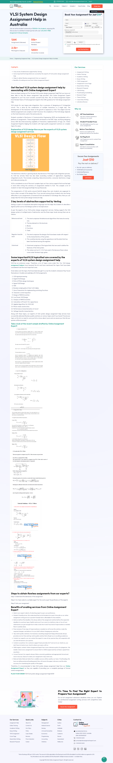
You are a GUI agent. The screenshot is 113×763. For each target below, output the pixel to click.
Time (97, 25)
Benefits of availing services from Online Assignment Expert (31, 80)
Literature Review (82, 102)
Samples (72, 6)
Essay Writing (81, 79)
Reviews (28, 736)
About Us (28, 723)
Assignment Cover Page (84, 83)
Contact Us (29, 725)
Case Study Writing (82, 99)
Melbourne (60, 741)
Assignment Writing (83, 72)
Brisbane (59, 731)
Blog (88, 6)
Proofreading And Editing (84, 92)
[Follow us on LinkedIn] (85, 748)
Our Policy (28, 728)
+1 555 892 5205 (60, 1)
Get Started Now (83, 49)
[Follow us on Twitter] (78, 748)
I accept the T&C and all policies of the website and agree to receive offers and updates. (83, 44)
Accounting (45, 739)
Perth (58, 725)
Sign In (90, 1)
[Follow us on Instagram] (82, 748)
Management (45, 723)
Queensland (60, 739)
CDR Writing (80, 90)
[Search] (50, 6)
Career (27, 741)
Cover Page (13, 736)
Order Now (97, 6)
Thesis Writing (81, 97)
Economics (44, 733)
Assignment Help (14, 723)
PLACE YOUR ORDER (18, 674)
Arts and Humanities (47, 731)
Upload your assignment (69, 29)
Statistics (44, 741)
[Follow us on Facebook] (74, 748)
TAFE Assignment (82, 81)
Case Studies (81, 6)
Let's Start (88, 177)
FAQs (27, 731)
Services (56, 6)
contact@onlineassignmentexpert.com (77, 1)
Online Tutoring (81, 74)
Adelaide (59, 728)
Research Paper (81, 95)
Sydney (59, 723)
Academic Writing (82, 76)
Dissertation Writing (83, 86)
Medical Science (46, 725)
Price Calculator (30, 739)
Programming (45, 736)
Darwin (59, 736)
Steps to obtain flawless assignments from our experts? (29, 78)
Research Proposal (82, 88)
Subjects (64, 6)
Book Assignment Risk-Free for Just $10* (26, 1)
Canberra (59, 733)
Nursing (44, 728)
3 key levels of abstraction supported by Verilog (27, 71)
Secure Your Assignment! (67, 707)
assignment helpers (17, 265)
